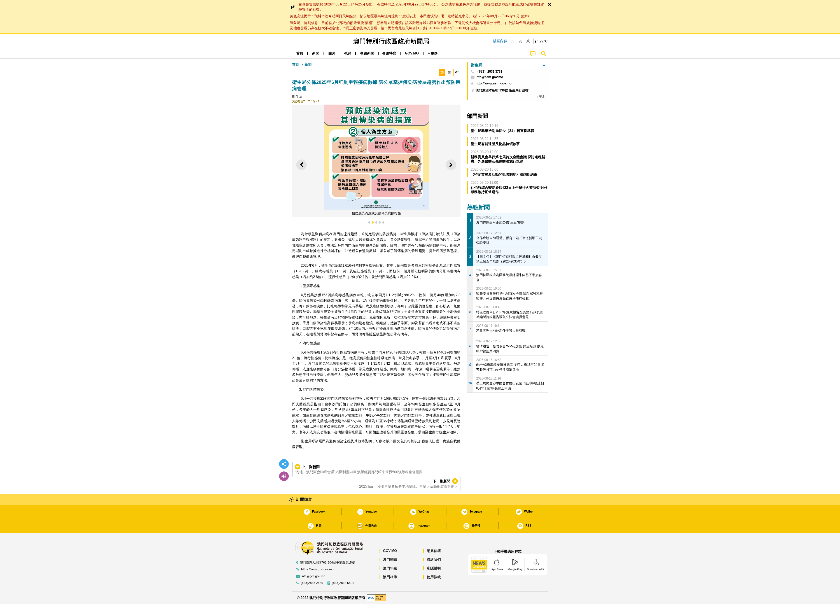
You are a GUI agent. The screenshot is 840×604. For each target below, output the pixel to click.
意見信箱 (434, 551)
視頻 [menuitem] (347, 53)
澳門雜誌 (390, 559)
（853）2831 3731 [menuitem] (489, 71)
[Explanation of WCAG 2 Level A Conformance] (376, 597)
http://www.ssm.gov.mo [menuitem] (493, 83)
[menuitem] (315, 53)
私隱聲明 (434, 568)
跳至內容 (500, 41)
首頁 (295, 64)
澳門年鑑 (390, 568)
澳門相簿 (390, 577)
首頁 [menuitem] (299, 53)
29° (543, 41)
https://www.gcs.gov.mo (317, 569)
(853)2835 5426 (343, 583)
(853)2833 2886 (312, 583)
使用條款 (434, 577)
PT (457, 72)
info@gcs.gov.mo (313, 576)
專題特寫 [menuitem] (389, 53)
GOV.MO (390, 551)
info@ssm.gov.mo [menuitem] (489, 77)
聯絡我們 (434, 559)
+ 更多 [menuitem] (540, 96)
